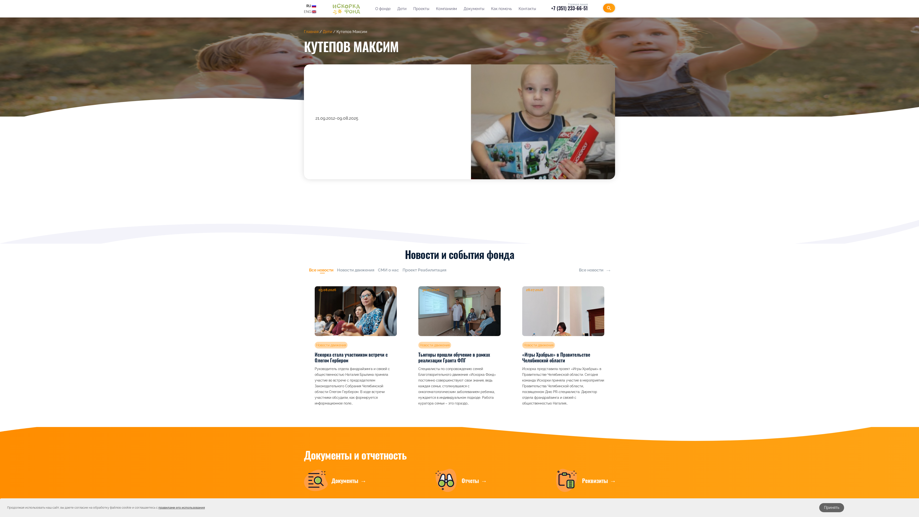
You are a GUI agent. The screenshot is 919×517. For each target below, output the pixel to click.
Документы (474, 8)
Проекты (421, 8)
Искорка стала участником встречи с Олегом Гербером (351, 358)
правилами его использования (181, 507)
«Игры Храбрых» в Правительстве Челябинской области (556, 358)
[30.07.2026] (459, 311)
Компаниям (446, 8)
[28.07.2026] (563, 311)
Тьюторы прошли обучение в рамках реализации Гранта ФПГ (454, 358)
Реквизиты (595, 480)
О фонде (383, 8)
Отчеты (470, 480)
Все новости (591, 270)
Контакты (527, 8)
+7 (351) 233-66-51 (569, 8)
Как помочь (501, 8)
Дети (402, 8)
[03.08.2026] (356, 311)
